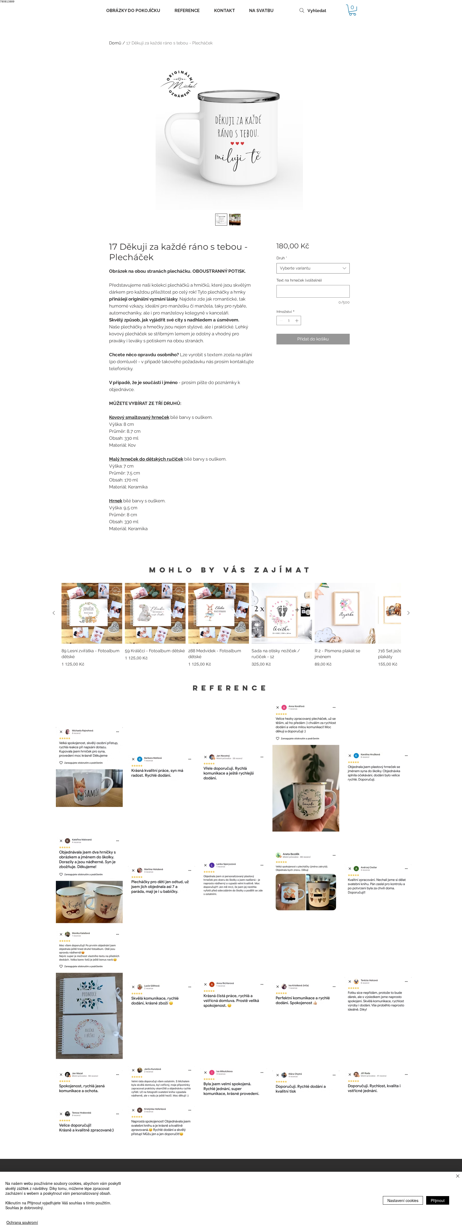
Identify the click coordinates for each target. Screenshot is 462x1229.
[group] (231, 628)
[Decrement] (280, 320)
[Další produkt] (408, 613)
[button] (352, 10)
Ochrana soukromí (22, 1222)
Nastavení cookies (402, 1200)
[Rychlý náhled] (91, 613)
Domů (115, 42)
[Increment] (297, 320)
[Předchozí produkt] (54, 613)
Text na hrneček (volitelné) (299, 280)
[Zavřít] (458, 1176)
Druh (281, 258)
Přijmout (438, 1200)
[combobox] (312, 268)
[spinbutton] (289, 320)
